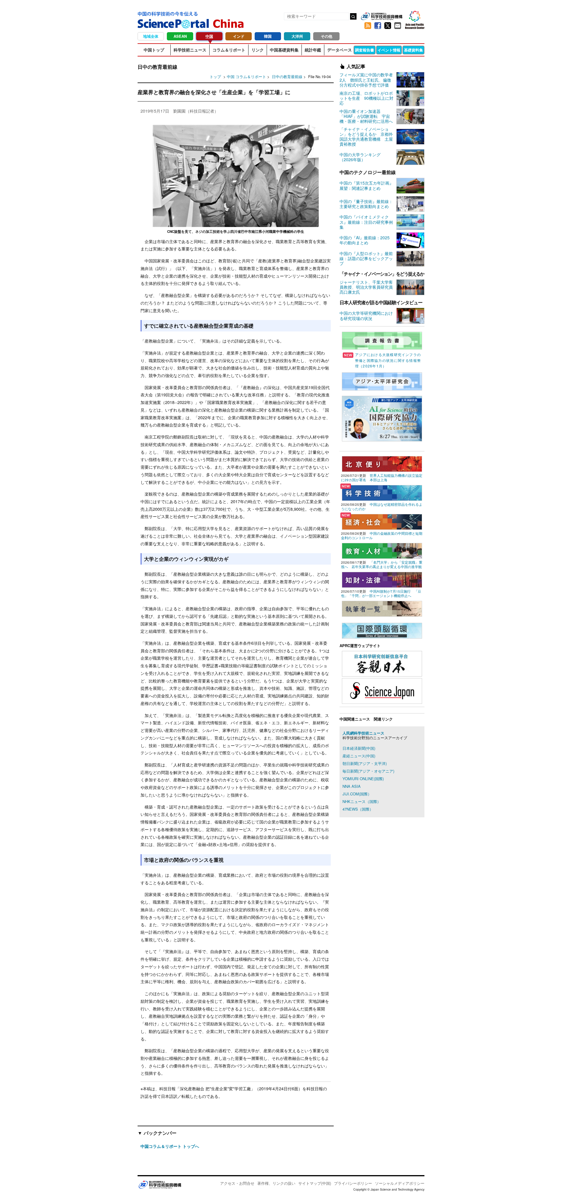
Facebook (377, 26)
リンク (257, 50)
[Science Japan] (382, 690)
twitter (387, 26)
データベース (339, 50)
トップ (215, 76)
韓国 (268, 36)
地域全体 (150, 36)
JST (160, 1184)
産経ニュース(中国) (358, 756)
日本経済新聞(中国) (358, 748)
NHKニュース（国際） (361, 801)
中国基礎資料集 (284, 50)
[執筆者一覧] (382, 608)
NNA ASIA (351, 786)
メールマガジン (397, 26)
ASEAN (180, 36)
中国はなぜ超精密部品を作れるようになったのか (381, 506)
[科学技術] (382, 492)
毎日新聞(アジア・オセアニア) (368, 771)
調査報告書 (364, 50)
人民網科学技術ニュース (363, 733)
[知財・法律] (382, 579)
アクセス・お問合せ (237, 1183)
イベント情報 (389, 50)
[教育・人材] (382, 550)
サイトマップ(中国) (314, 1183)
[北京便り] (382, 463)
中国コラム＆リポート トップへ (169, 1146)
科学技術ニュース (190, 50)
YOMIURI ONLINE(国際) (363, 778)
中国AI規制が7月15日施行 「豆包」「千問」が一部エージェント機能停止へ (381, 593)
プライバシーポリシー (353, 1183)
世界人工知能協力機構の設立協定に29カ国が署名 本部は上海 (381, 477)
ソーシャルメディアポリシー (399, 1183)
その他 (326, 36)
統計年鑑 (313, 50)
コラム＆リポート (229, 50)
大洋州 (297, 36)
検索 (353, 16)
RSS (367, 26)
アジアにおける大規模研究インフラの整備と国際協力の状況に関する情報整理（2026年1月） (388, 360)
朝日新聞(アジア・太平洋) (364, 763)
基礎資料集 (413, 50)
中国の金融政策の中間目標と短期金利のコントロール (381, 535)
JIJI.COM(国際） (356, 794)
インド (238, 36)
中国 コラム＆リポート (246, 76)
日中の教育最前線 (288, 76)
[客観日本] (382, 663)
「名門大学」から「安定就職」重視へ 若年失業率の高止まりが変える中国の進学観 (381, 564)
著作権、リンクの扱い (276, 1183)
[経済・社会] (382, 521)
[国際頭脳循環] (382, 630)
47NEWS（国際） (357, 809)
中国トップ (154, 50)
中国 (209, 36)
